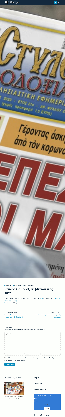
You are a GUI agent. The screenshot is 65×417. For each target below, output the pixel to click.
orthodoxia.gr (18, 285)
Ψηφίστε (47, 408)
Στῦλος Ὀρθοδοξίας (11, 303)
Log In (41, 298)
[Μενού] (55, 2)
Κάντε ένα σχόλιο (29, 285)
